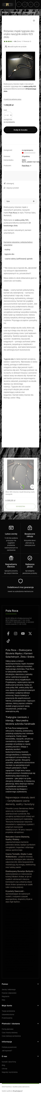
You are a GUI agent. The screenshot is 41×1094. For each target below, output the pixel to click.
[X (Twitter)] (30, 633)
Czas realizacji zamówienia (11, 1036)
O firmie (4, 1069)
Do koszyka (20, 506)
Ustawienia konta (8, 1015)
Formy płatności (7, 1029)
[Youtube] (23, 633)
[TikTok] (8, 641)
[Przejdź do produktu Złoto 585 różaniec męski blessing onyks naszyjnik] (20, 475)
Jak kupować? (7, 1051)
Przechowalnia (7, 1018)
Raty (3, 1000)
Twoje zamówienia (8, 1011)
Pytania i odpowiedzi (9, 993)
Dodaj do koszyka (20, 130)
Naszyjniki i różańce (29, 12)
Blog (3, 1065)
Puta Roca (5, 12)
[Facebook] (8, 633)
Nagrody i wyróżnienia (10, 1072)
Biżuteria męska (16, 12)
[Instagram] (15, 633)
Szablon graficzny (12, 1091)
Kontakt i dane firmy (9, 1062)
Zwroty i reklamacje (8, 990)
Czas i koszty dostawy (10, 1033)
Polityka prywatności (9, 1047)
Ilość (5, 110)
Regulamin (5, 996)
